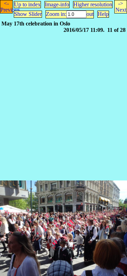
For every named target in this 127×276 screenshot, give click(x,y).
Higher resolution (92, 4)
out (89, 14)
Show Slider (28, 14)
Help (103, 14)
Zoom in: (56, 14)
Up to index (27, 4)
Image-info (57, 4)
